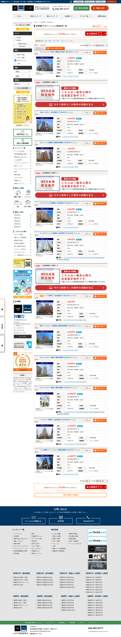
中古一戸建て (56, 41)
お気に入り (90, 1)
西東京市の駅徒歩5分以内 (44, 577)
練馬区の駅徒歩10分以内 (45, 602)
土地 (71, 41)
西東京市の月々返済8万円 (94, 577)
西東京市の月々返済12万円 (94, 587)
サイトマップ (50, 622)
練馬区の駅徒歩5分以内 (45, 600)
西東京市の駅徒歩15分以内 (45, 582)
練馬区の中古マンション (21, 605)
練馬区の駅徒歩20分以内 (45, 607)
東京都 (19, 40)
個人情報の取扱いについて (33, 622)
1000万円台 (17, 215)
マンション (28, 197)
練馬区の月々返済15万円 (95, 615)
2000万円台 (17, 218)
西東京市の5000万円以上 (67, 587)
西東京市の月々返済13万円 (94, 589)
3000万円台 (17, 221)
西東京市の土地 (18, 585)
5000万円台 (17, 227)
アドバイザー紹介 (19, 151)
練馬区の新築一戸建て (20, 600)
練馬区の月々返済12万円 (95, 607)
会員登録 (72, 622)
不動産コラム (18, 180)
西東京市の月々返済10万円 (94, 582)
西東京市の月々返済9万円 (94, 580)
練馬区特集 (72, 538)
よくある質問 (18, 160)
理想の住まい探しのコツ (21, 157)
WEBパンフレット (19, 183)
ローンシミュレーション (21, 169)
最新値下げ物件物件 (59, 551)
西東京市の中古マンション (22, 582)
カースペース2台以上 (20, 249)
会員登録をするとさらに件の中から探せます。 (61, 34)
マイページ (93, 622)
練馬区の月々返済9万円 (95, 600)
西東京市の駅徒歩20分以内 (45, 585)
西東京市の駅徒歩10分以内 (45, 580)
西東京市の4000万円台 (67, 585)
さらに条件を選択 (23, 88)
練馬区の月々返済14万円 (95, 612)
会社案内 (16, 536)
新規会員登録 (83, 8)
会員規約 (62, 622)
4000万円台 (17, 224)
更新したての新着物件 (20, 237)
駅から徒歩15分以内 (19, 246)
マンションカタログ (75, 543)
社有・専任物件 (73, 541)
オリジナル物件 (18, 234)
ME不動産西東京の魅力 (20, 154)
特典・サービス (18, 166)
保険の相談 (17, 174)
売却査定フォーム (37, 536)
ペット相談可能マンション (21, 255)
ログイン (82, 622)
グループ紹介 (36, 546)
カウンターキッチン (19, 252)
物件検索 (79, 1)
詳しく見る (22, 336)
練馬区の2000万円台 (68, 602)
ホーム (19, 16)
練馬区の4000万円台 (68, 607)
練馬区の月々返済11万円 (95, 605)
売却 (15, 171)
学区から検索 (57, 536)
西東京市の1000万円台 (67, 577)
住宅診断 (16, 553)
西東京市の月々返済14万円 (94, 592)
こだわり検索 (57, 533)
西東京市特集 (73, 533)
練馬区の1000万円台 (68, 600)
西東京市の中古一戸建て (21, 580)
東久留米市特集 (73, 536)
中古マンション (65, 41)
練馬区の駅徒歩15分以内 (45, 605)
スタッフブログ (18, 177)
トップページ (18, 533)
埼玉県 (19, 37)
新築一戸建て (48, 41)
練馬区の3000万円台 (68, 605)
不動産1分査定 (100, 8)
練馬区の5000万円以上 (68, 610)
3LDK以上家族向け (19, 243)
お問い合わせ (102, 16)
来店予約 (34, 541)
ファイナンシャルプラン (21, 163)
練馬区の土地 (18, 607)
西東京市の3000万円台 (67, 582)
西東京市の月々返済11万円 (94, 585)
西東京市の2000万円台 (67, 580)
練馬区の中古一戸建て (20, 602)
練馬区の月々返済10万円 (95, 602)
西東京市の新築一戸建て (21, 577)
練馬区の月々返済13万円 (95, 610)
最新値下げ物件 (18, 240)
